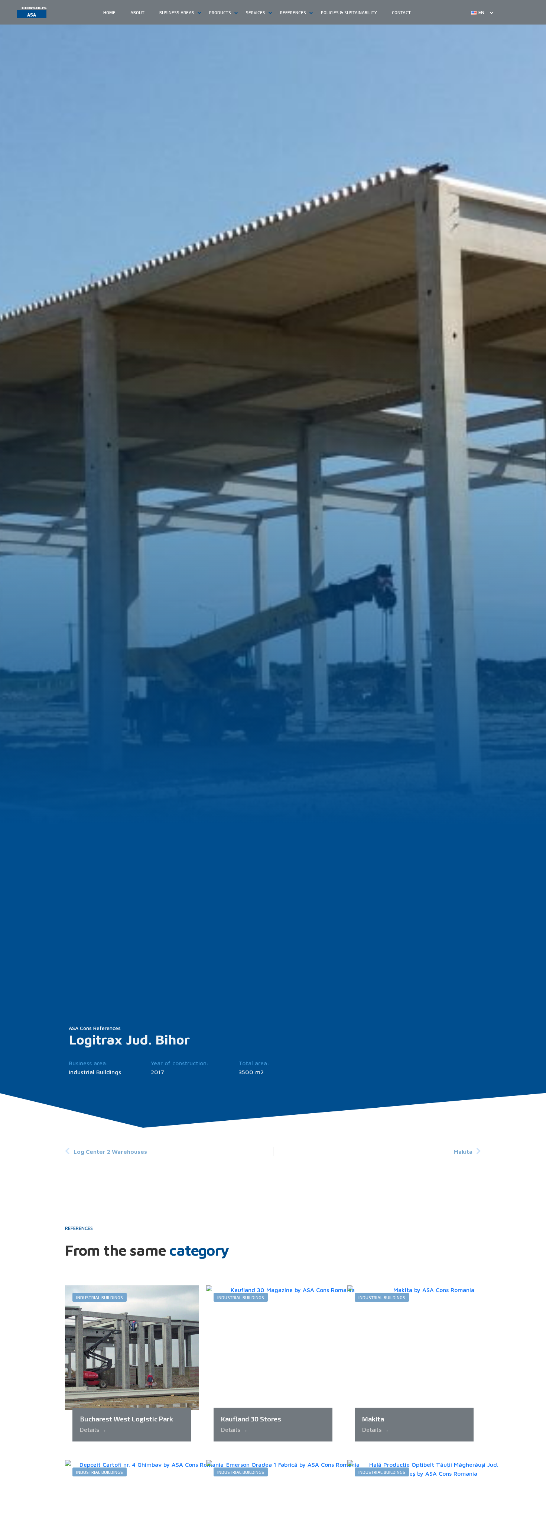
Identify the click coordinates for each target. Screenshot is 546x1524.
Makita (373, 1419)
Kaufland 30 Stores (251, 1419)
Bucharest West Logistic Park (126, 1419)
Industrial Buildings (95, 1072)
